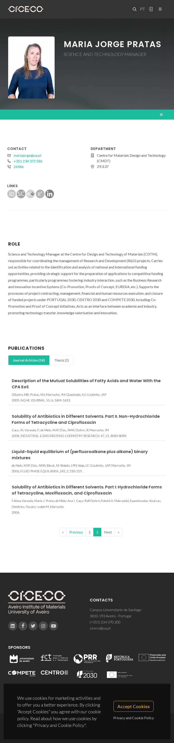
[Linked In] (12, 625)
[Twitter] (33, 625)
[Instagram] (43, 625)
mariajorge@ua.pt (27, 155)
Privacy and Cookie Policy (133, 718)
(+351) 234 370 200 (105, 622)
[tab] (28, 360)
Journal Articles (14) (29, 360)
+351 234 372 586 (28, 161)
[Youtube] (53, 625)
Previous (76, 532)
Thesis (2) (61, 360)
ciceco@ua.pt (100, 628)
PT (142, 9)
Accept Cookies (133, 706)
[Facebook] (22, 625)
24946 (19, 166)
